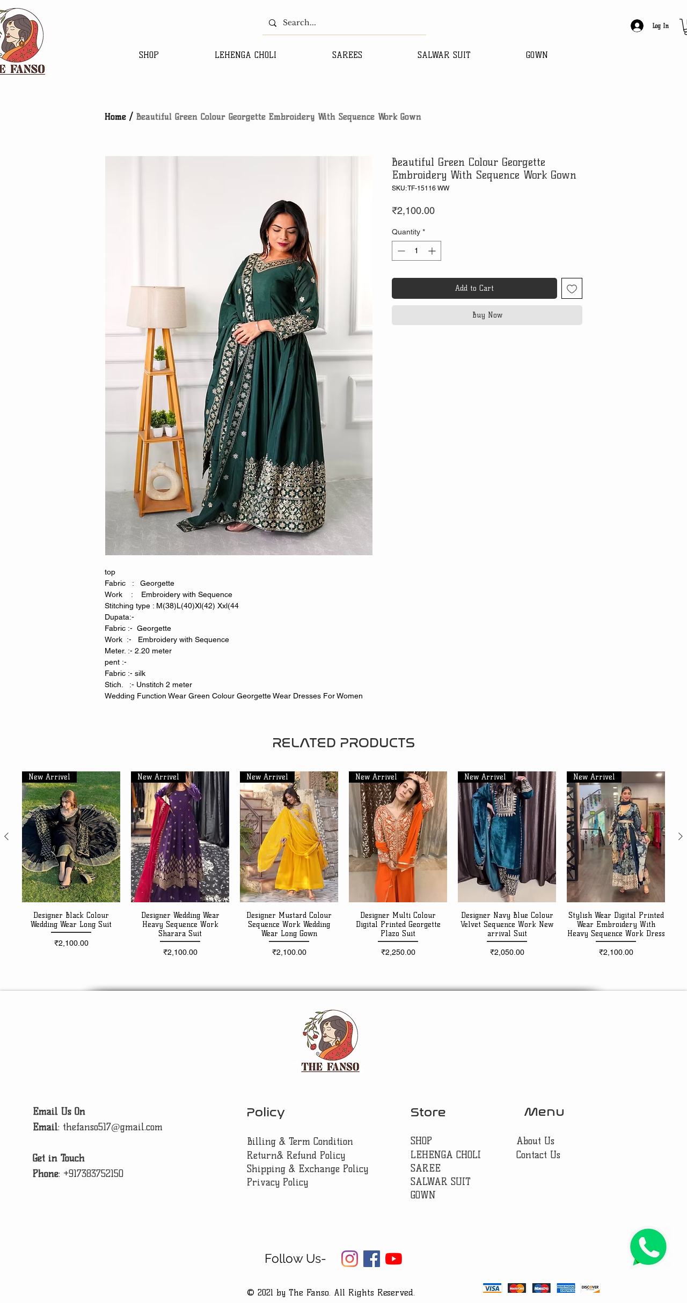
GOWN (423, 1195)
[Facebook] (371, 1258)
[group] (343, 869)
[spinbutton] (416, 250)
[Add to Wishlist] (571, 288)
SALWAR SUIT (441, 1182)
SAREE (426, 1168)
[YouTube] (393, 1258)
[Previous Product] (6, 836)
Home (115, 117)
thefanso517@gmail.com (113, 1127)
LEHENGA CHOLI (447, 1155)
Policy (265, 1112)
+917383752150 (93, 1174)
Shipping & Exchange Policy (307, 1169)
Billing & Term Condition (300, 1141)
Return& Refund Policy (296, 1155)
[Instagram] (349, 1258)
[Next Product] (680, 836)
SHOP (421, 1141)
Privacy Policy (277, 1182)
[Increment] (433, 250)
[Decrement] (400, 250)
